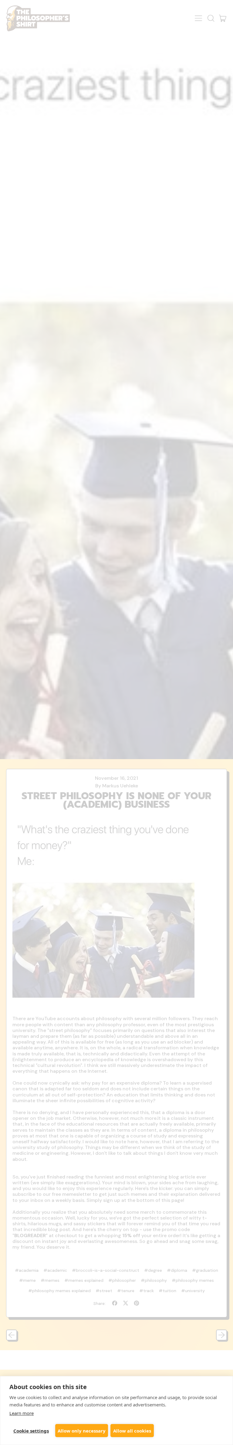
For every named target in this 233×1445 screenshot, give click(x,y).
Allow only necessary (82, 1431)
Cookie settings (31, 1431)
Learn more (21, 1413)
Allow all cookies (132, 1431)
